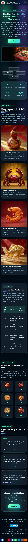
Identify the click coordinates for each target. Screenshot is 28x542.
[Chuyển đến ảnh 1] (11, 59)
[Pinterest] (9, 540)
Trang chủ (4, 519)
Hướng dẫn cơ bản (14, 69)
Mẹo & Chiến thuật (21, 519)
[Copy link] (25, 540)
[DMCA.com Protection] (14, 525)
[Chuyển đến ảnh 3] (17, 59)
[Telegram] (19, 540)
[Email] (22, 540)
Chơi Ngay (14, 41)
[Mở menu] (25, 2)
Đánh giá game (21, 73)
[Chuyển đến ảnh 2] (14, 59)
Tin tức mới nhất (14, 77)
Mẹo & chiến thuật (8, 73)
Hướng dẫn (12, 519)
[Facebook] (2, 540)
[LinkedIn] (12, 540)
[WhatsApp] (15, 540)
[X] (5, 540)
